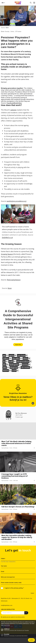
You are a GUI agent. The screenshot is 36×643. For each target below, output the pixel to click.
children (6, 358)
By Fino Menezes (21, 413)
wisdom (5, 370)
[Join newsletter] (26, 612)
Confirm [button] (31, 640)
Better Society (5, 31)
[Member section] (7, 355)
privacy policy (21, 617)
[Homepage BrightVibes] (18, 4)
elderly (25, 358)
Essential (6, 634)
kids (4, 364)
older (5, 367)
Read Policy (7, 625)
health (11, 361)
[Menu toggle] (34, 3)
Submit (32, 593)
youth (14, 370)
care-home (21, 355)
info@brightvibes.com (6, 605)
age (4, 355)
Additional (7, 629)
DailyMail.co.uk (7, 237)
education (15, 358)
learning (25, 364)
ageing (11, 355)
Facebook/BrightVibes (14, 103)
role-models (25, 367)
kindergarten (14, 364)
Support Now (18, 344)
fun (4, 361)
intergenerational (23, 361)
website (13, 110)
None (7, 27)
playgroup (13, 367)
